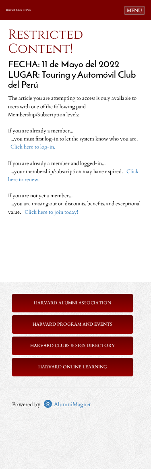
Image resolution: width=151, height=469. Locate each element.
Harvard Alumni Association (72, 303)
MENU (135, 10)
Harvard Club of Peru (18, 10)
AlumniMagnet (71, 404)
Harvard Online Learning (72, 367)
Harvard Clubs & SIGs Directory (72, 346)
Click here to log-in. (32, 147)
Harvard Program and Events (72, 324)
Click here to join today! (51, 212)
